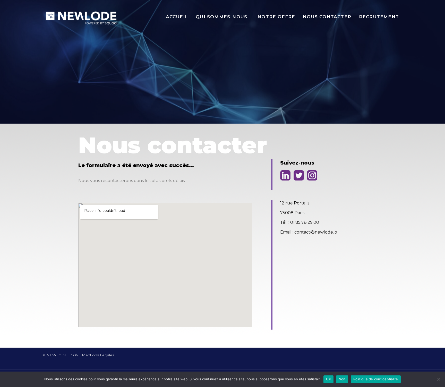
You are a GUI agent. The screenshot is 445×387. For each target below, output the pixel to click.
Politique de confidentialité (375, 379)
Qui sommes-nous (221, 16)
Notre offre (276, 16)
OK (328, 379)
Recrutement (379, 16)
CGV (75, 355)
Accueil (177, 16)
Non (342, 379)
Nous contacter (327, 16)
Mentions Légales (98, 355)
